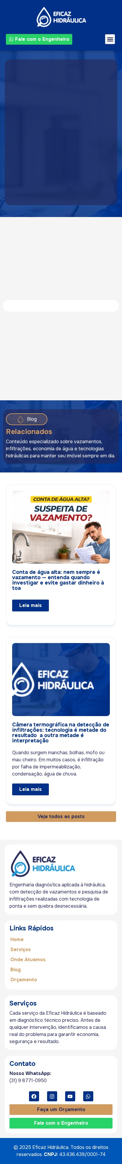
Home (17, 939)
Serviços (20, 949)
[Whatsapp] (88, 1096)
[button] (110, 39)
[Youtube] (70, 1096)
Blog (15, 970)
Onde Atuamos (28, 959)
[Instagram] (52, 1096)
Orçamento (23, 980)
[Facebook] (34, 1096)
